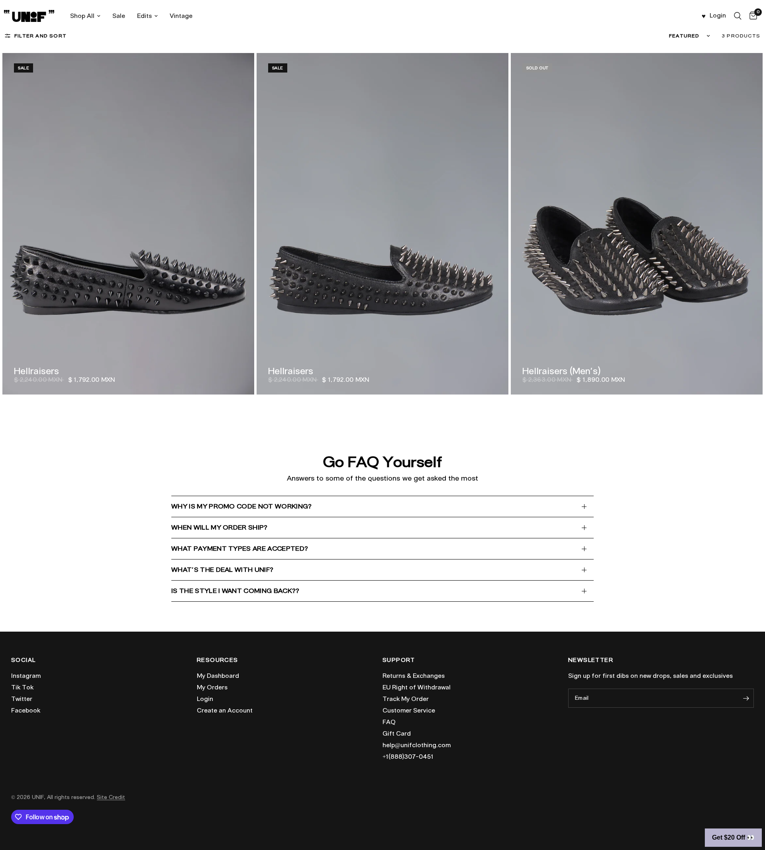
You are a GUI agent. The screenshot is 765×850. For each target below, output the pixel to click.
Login (205, 699)
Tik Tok (22, 687)
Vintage (181, 16)
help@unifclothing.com (416, 745)
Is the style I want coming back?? (235, 591)
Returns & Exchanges (413, 675)
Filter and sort (40, 36)
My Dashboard (218, 675)
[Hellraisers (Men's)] (637, 223)
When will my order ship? (219, 527)
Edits (144, 16)
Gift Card (396, 733)
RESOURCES (217, 660)
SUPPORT (398, 660)
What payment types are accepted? (239, 548)
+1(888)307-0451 (408, 756)
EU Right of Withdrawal (416, 687)
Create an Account (225, 710)
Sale (118, 16)
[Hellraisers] (128, 223)
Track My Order (405, 699)
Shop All (82, 16)
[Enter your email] (746, 698)
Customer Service (408, 710)
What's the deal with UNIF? (222, 569)
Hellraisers (36, 371)
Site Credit (111, 797)
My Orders (212, 687)
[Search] (737, 16)
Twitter (21, 699)
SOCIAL (23, 660)
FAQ (389, 722)
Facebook (25, 710)
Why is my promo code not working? (241, 506)
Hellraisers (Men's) (561, 371)
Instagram (26, 675)
